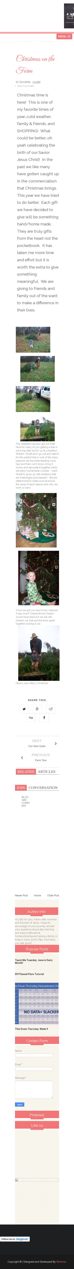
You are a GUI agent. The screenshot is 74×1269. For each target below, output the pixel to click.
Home (37, 895)
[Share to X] (24, 709)
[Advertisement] (41, 1153)
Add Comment (25, 86)
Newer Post (21, 895)
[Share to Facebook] (44, 717)
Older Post (53, 895)
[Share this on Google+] (37, 709)
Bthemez (61, 1261)
